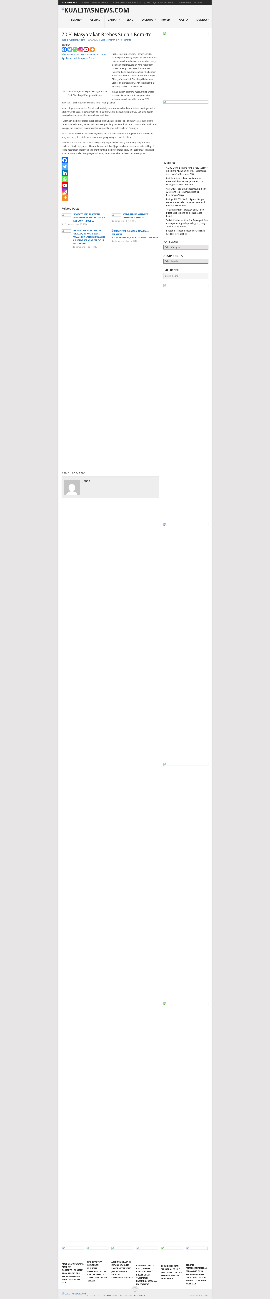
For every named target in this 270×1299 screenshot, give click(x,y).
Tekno (129, 19)
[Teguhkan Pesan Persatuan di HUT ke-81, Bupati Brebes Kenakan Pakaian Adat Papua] (172, 1255)
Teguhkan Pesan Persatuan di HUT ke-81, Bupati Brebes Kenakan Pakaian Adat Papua (186, 212)
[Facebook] (64, 49)
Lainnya (201, 19)
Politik (183, 19)
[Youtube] (86, 49)
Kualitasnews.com (106, 1295)
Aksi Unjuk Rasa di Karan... (160, 3)
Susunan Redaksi (198, 1295)
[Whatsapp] (75, 49)
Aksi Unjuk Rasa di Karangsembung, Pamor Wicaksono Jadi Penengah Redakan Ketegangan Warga (186, 192)
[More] (92, 49)
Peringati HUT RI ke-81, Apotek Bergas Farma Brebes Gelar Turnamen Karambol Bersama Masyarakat (185, 202)
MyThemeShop (137, 1295)
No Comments (124, 40)
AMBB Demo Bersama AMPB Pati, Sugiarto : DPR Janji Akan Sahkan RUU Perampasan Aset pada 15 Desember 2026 (187, 171)
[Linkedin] (65, 173)
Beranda (76, 19)
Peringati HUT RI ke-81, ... (191, 3)
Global (95, 19)
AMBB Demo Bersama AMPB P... (94, 3)
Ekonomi (147, 19)
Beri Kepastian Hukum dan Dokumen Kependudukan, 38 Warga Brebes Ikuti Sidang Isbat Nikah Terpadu (184, 181)
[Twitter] (69, 49)
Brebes (104, 40)
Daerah (112, 19)
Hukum (165, 19)
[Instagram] (80, 49)
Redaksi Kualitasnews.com (73, 40)
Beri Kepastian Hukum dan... (127, 3)
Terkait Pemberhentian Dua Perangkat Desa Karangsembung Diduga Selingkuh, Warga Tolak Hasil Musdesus (187, 223)
